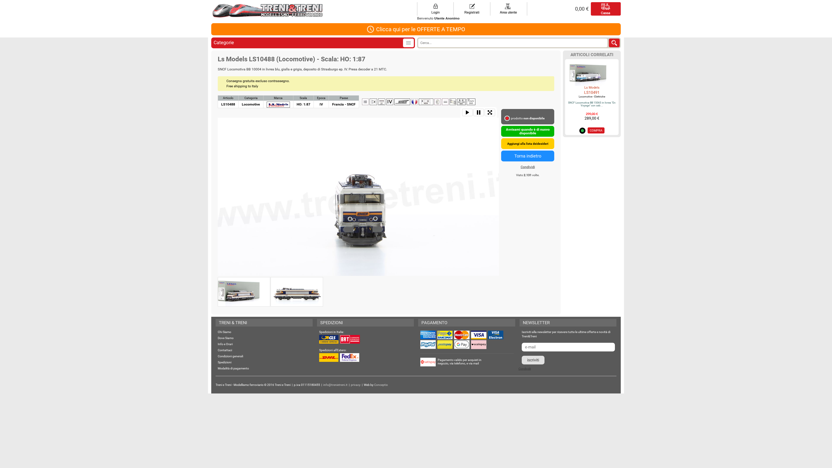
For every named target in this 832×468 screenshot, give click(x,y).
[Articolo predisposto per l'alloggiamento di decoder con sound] (373, 102)
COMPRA (596, 130)
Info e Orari (225, 344)
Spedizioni (224, 362)
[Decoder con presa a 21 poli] (381, 102)
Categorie (224, 42)
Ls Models (592, 87)
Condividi (528, 167)
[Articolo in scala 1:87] (365, 102)
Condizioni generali (230, 356)
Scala (303, 98)
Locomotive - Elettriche (592, 96)
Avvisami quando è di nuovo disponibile (528, 131)
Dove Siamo (226, 338)
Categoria (251, 98)
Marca (278, 98)
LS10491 (592, 92)
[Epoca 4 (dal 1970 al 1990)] (389, 102)
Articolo (228, 98)
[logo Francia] (414, 102)
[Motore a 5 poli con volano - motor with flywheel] (437, 102)
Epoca (321, 98)
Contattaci (225, 350)
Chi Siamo (224, 332)
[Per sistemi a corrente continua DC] (445, 102)
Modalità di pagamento (233, 368)
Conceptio (381, 385)
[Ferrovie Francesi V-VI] (402, 102)
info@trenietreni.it (335, 385)
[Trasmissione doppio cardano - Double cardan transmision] (453, 102)
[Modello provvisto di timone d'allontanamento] (426, 102)
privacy (356, 385)
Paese (344, 98)
